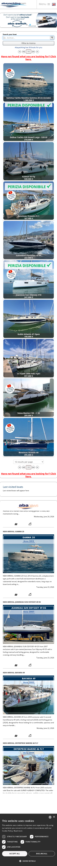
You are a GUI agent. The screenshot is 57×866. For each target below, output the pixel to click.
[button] (28, 861)
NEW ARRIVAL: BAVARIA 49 (14, 653)
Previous (4, 20)
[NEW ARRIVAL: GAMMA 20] (28, 534)
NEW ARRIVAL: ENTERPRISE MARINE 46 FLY (20, 724)
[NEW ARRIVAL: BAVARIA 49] (28, 675)
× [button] (54, 817)
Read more (18, 831)
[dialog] (28, 840)
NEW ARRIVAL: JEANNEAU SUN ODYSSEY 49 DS (22, 582)
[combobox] (50, 817)
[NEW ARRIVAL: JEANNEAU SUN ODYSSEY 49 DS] (28, 604)
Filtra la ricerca (28, 43)
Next (53, 20)
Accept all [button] (14, 853)
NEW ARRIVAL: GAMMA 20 (13, 512)
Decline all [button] (41, 853)
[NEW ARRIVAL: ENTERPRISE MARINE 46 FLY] (28, 746)
